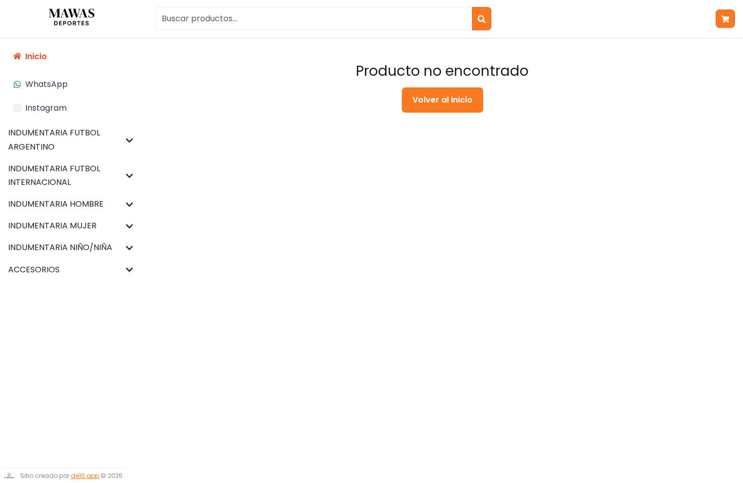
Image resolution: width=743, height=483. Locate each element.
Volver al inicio (442, 100)
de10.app (85, 475)
